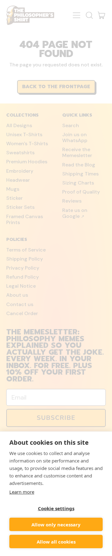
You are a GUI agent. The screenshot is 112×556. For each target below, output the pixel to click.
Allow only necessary (56, 524)
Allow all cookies (56, 542)
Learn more (21, 492)
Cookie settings (56, 508)
